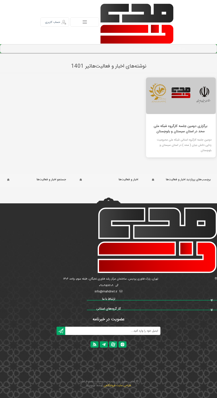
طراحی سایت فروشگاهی (117, 385)
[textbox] (113, 48)
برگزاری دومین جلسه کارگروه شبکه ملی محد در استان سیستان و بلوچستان (180, 128)
